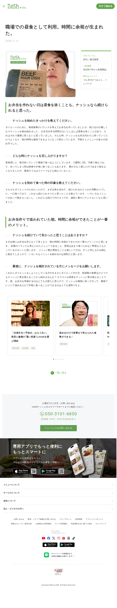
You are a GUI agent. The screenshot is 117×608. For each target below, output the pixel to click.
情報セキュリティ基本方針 (20, 521)
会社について (9, 498)
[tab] (53, 359)
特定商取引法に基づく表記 (80, 521)
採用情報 (77, 517)
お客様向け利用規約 (42, 521)
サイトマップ (99, 521)
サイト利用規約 (60, 521)
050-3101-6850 (61, 413)
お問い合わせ (18, 517)
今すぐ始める (105, 6)
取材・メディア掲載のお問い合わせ (41, 517)
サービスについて (11, 490)
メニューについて (11, 482)
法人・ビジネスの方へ (13, 506)
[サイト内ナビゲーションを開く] (4, 6)
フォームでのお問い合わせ (58, 428)
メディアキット (64, 517)
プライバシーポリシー (93, 517)
